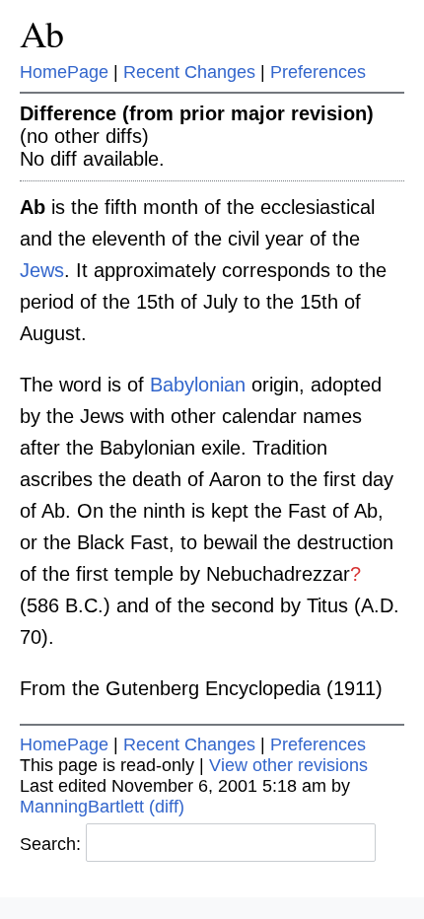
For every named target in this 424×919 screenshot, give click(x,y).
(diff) (166, 806)
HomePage (64, 72)
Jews (42, 270)
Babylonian (198, 384)
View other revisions (288, 765)
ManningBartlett (82, 806)
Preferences (318, 72)
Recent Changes (189, 72)
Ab (42, 33)
